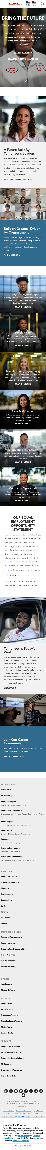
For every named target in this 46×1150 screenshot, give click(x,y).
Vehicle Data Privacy (23, 1111)
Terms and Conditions (21, 1141)
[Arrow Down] (23, 81)
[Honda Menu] (6, 3)
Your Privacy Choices (12, 1116)
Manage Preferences (23, 1146)
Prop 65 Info (31, 1116)
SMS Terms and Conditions (29, 1113)
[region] (23, 1134)
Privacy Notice (8, 1111)
